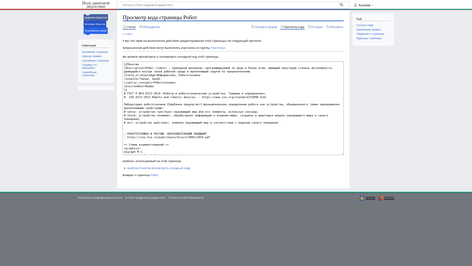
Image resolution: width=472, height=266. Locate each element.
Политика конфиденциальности (100, 197)
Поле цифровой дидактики (96, 4)
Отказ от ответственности (186, 197)
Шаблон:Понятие (139, 168)
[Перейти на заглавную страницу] (96, 24)
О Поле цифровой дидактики (145, 197)
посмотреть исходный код (171, 168)
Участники (218, 48)
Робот (129, 34)
